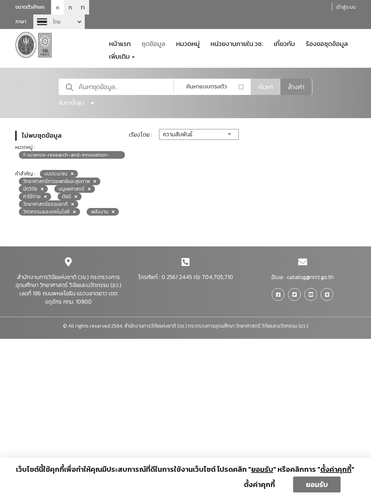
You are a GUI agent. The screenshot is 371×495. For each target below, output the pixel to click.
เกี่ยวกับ (284, 43)
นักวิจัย (30, 189)
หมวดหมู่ (188, 43)
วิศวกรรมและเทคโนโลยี (46, 212)
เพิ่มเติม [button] (120, 55)
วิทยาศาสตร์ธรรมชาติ (45, 204)
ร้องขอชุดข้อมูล (327, 43)
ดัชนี (66, 196)
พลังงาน (99, 212)
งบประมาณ (55, 174)
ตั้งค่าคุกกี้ (259, 484)
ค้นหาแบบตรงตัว (206, 86)
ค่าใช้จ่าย (32, 196)
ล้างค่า (296, 87)
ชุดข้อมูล (153, 43)
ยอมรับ (317, 484)
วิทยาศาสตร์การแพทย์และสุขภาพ (56, 181)
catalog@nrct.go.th (310, 277)
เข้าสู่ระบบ (346, 7)
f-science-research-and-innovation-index (66, 155)
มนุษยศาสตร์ (71, 189)
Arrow (59, 21)
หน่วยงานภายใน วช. (236, 43)
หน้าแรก (120, 43)
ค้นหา (265, 87)
